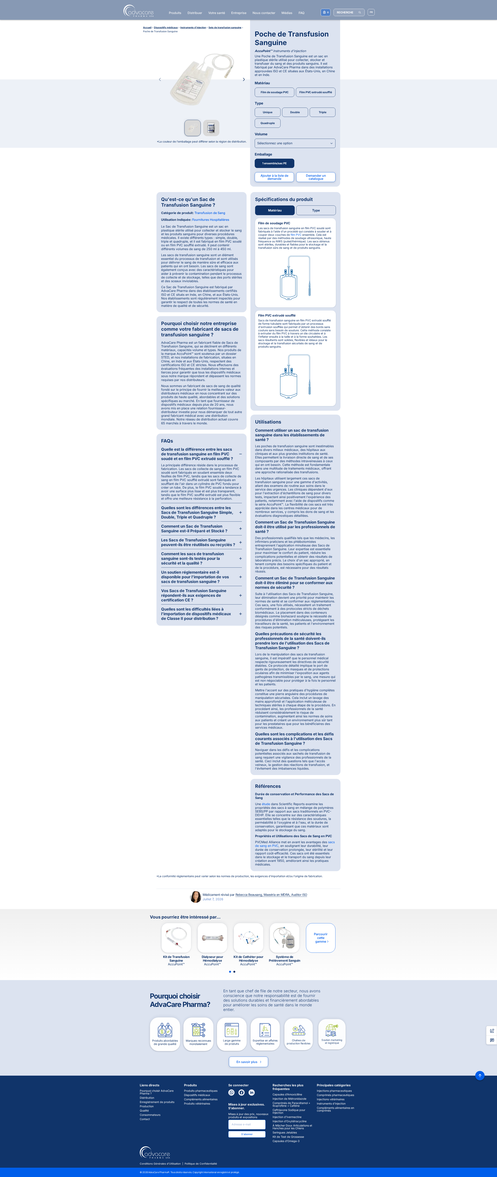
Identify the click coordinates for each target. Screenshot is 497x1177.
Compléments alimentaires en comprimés (335, 1109)
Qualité (144, 1110)
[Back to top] (480, 1075)
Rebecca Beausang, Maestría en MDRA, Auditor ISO (271, 895)
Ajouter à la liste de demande (274, 177)
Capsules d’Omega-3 (286, 1141)
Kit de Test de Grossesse (288, 1136)
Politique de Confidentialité (201, 1163)
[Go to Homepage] (137, 11)
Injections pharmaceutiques (334, 1090)
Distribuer (195, 13)
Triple (322, 112)
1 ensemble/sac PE (274, 163)
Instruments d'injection (331, 1103)
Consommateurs (150, 1114)
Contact (145, 1119)
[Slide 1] (230, 972)
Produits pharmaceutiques (200, 1090)
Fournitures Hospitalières (210, 220)
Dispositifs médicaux (197, 1095)
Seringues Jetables (285, 1132)
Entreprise (238, 13)
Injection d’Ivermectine (287, 1117)
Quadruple (268, 123)
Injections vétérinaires (330, 1099)
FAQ (301, 13)
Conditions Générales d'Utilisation (160, 1163)
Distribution (147, 1097)
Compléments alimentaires (200, 1099)
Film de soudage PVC (274, 92)
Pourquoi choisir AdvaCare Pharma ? (157, 1092)
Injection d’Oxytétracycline (290, 1121)
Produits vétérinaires (197, 1103)
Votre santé (216, 13)
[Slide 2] (234, 972)
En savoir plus (249, 1062)
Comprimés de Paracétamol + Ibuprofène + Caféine (291, 1104)
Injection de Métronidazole (289, 1098)
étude (266, 804)
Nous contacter (264, 13)
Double (295, 112)
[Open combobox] (295, 143)
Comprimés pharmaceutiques (335, 1095)
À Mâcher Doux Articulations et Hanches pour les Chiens (292, 1127)
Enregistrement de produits (157, 1102)
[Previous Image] (160, 79)
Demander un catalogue (316, 177)
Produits (175, 13)
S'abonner (247, 1134)
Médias (287, 13)
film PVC (296, 234)
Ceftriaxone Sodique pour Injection (289, 1111)
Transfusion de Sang (210, 213)
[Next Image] (243, 79)
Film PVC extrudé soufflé (315, 92)
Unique (267, 112)
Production (147, 1106)
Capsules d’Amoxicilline (287, 1094)
